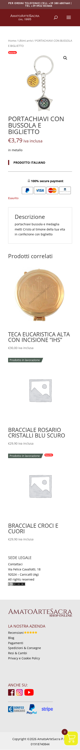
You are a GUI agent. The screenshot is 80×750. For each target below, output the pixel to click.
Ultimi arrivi (25, 41)
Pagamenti (15, 643)
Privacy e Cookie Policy (24, 658)
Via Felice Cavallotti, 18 (24, 569)
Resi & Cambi (17, 653)
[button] (65, 58)
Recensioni (16, 633)
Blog (11, 638)
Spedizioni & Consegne (24, 648)
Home (12, 41)
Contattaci (15, 564)
